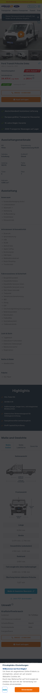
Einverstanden (27, 690)
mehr (5, 690)
